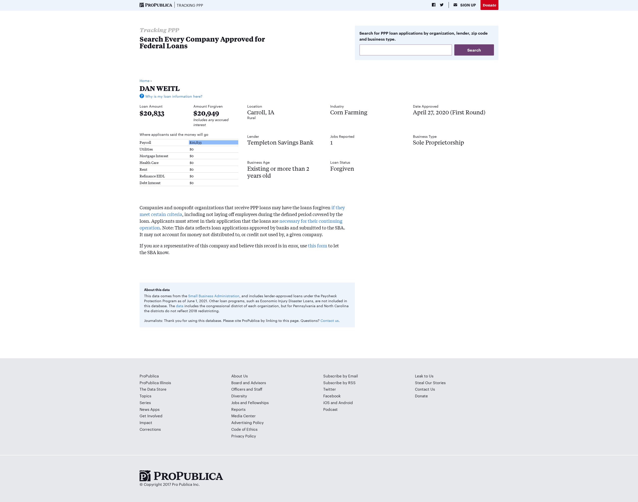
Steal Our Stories (430, 382)
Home (145, 80)
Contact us (329, 320)
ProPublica (149, 375)
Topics (145, 395)
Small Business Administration (213, 295)
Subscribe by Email (340, 375)
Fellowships (258, 402)
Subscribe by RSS (339, 382)
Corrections (150, 429)
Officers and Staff (246, 389)
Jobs (235, 402)
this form (317, 245)
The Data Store (153, 389)
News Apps (150, 409)
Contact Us (425, 389)
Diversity (239, 395)
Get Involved (151, 415)
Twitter (329, 389)
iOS (326, 402)
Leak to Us (424, 375)
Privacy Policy (243, 435)
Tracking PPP (190, 5)
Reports (238, 409)
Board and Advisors (248, 382)
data (179, 305)
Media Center (243, 415)
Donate (489, 5)
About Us (239, 375)
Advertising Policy (247, 422)
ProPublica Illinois (155, 382)
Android (345, 402)
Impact (146, 422)
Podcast (330, 409)
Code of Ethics (244, 429)
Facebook (332, 395)
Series (145, 402)
